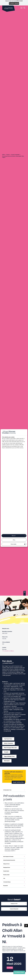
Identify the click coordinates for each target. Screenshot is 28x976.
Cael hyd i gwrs (8, 739)
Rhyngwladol (5, 885)
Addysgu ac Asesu (6, 863)
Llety (4, 878)
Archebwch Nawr (19, 972)
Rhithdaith (7, 760)
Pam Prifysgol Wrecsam (10, 747)
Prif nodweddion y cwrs (7, 789)
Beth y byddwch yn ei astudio (8, 856)
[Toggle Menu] (21, 8)
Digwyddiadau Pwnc (9, 756)
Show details (13, 544)
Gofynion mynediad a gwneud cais (9, 860)
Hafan (3, 154)
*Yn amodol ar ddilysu (8, 651)
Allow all (13, 535)
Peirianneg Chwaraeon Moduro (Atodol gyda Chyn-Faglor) (13, 157)
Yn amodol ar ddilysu (7, 881)
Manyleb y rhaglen (6, 874)
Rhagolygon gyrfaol (6, 867)
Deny (14, 540)
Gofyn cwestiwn (8, 743)
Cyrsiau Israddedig (15, 154)
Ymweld (6, 752)
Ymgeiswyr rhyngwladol (14, 908)
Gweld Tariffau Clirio (18, 782)
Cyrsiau (8, 154)
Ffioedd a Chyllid (6, 871)
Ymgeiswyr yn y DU (14, 903)
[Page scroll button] (24, 593)
